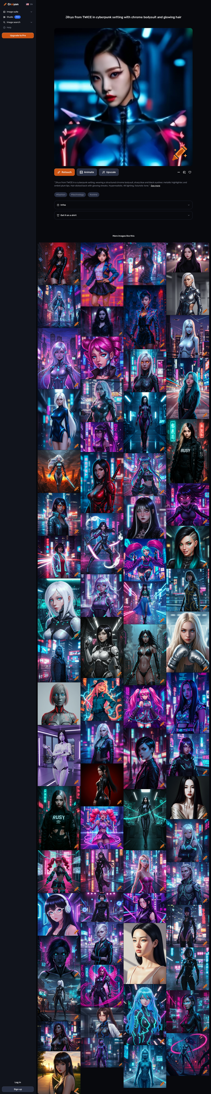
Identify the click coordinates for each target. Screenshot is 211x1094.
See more (155, 185)
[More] (178, 172)
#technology (77, 194)
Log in (18, 1082)
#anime (93, 194)
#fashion (60, 194)
